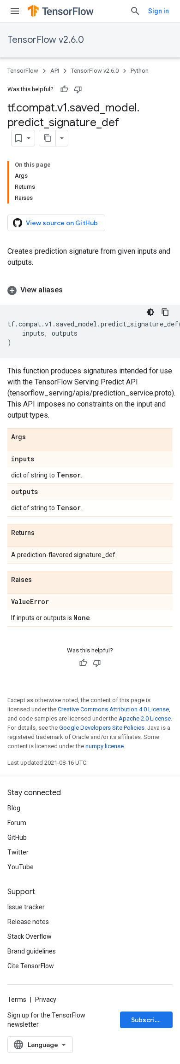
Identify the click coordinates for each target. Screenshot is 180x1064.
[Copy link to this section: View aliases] (72, 290)
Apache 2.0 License (145, 718)
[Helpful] (64, 89)
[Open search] (135, 11)
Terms (16, 999)
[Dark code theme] (150, 312)
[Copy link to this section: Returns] (44, 533)
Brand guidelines (31, 951)
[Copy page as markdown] (47, 138)
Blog (13, 808)
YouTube (20, 867)
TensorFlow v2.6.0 (45, 40)
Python (140, 70)
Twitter (18, 852)
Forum (16, 822)
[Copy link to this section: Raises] (41, 580)
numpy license (104, 746)
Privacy (45, 999)
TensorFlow (22, 70)
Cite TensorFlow (30, 966)
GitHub (17, 837)
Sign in (158, 11)
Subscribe (147, 1020)
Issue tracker (26, 907)
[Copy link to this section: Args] (35, 437)
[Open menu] (15, 11)
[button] (90, 290)
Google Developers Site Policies (101, 727)
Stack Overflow (29, 936)
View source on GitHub (62, 223)
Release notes (28, 921)
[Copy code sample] (165, 312)
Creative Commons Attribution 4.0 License (113, 709)
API (54, 70)
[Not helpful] (78, 89)
